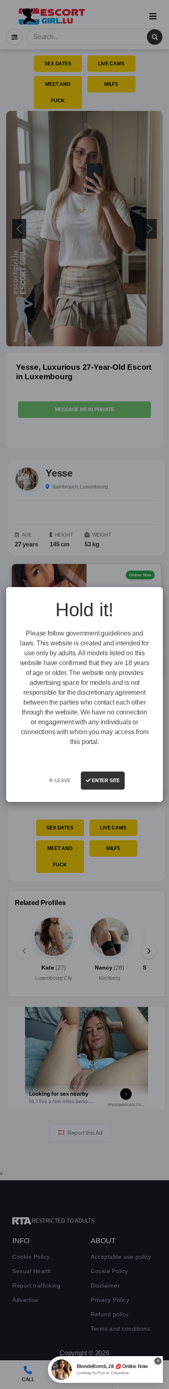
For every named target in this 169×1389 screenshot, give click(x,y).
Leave (62, 780)
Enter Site (105, 780)
